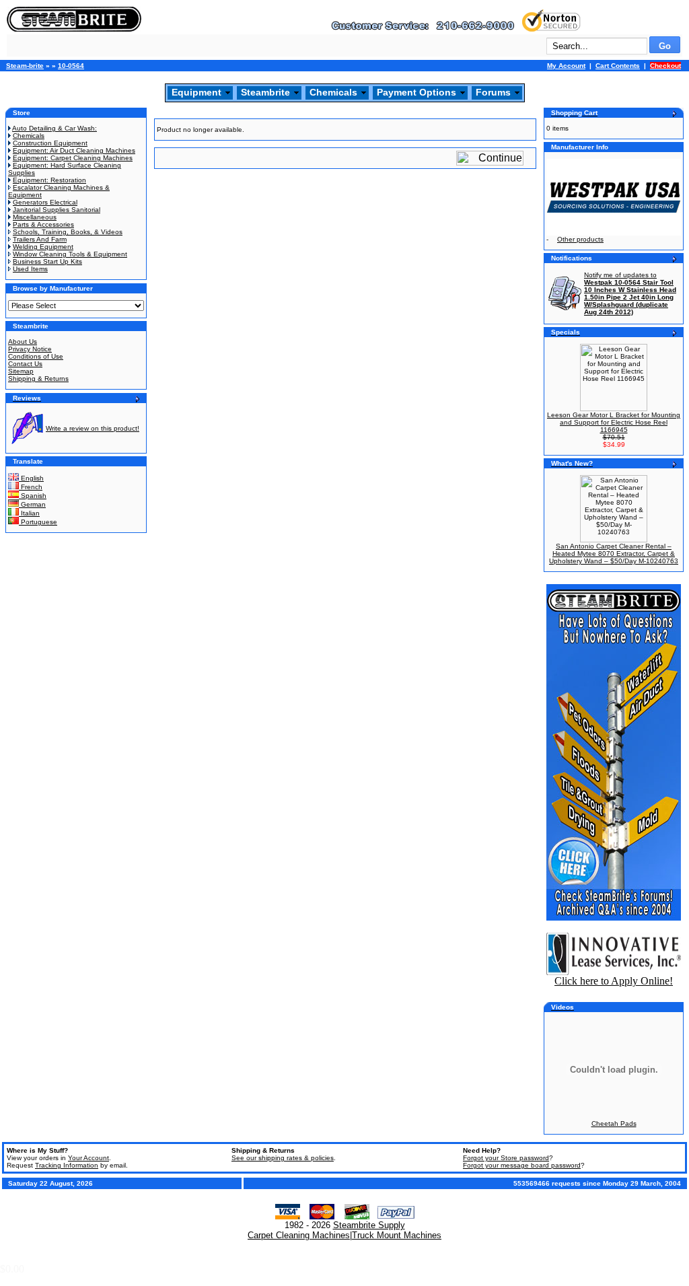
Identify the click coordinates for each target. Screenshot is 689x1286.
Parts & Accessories (43, 224)
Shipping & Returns (38, 378)
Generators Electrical (45, 202)
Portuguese (38, 522)
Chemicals (333, 92)
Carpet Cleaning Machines (299, 1235)
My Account (566, 65)
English (31, 478)
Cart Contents (617, 65)
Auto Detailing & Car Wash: (54, 128)
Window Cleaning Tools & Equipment (70, 254)
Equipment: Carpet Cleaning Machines (73, 158)
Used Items (30, 269)
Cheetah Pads (614, 1123)
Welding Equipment (43, 246)
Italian (29, 513)
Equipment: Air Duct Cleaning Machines (74, 150)
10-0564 (71, 65)
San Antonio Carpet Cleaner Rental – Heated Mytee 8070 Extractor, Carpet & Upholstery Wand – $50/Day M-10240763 (613, 553)
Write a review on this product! (92, 428)
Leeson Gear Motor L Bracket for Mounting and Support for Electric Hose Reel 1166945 (613, 422)
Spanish (32, 495)
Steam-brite (25, 65)
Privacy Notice (30, 349)
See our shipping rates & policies (282, 1158)
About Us (22, 341)
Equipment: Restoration (49, 180)
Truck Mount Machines (396, 1235)
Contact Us (25, 363)
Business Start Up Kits (47, 261)
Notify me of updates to (630, 293)
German (32, 504)
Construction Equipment (50, 143)
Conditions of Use (35, 356)
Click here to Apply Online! (613, 981)
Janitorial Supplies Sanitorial (56, 209)
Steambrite (265, 92)
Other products (580, 239)
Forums (493, 92)
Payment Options (416, 92)
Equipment (196, 92)
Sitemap (21, 371)
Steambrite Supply (369, 1225)
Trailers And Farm (40, 239)
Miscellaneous (35, 217)
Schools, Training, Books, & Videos (67, 232)
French (30, 487)
